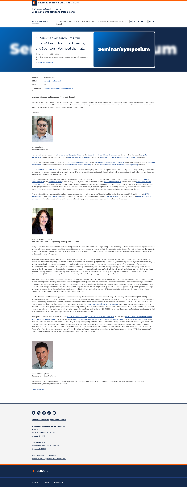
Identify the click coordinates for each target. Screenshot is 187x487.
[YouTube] (54, 413)
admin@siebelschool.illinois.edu (44, 455)
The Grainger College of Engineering (46, 9)
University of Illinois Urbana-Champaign (102, 155)
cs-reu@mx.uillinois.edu (52, 81)
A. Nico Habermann (140, 319)
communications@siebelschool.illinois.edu (49, 458)
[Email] (142, 21)
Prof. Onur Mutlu (55, 182)
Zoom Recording (38, 389)
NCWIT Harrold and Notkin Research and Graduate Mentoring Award (97, 319)
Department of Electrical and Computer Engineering (118, 157)
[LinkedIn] (44, 413)
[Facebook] (134, 21)
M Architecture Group (112, 182)
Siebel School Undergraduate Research (58, 88)
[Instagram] (38, 413)
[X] (49, 413)
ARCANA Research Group (48, 169)
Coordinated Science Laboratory (79, 157)
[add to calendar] (146, 21)
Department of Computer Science (69, 155)
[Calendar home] (130, 21)
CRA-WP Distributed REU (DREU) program (102, 304)
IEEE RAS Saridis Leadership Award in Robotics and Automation (90, 317)
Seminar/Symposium (45, 62)
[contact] (149, 21)
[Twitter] (138, 21)
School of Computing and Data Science (54, 12)
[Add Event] (153, 21)
